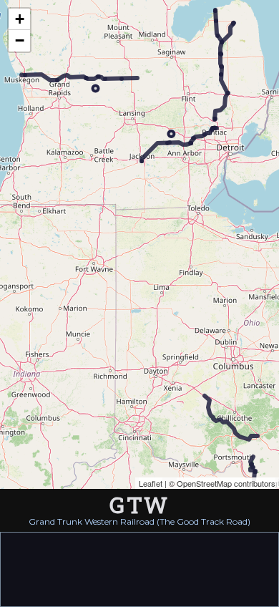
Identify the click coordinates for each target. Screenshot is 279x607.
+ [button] (19, 19)
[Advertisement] (139, 568)
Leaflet (150, 483)
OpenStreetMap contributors (226, 483)
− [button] (19, 40)
